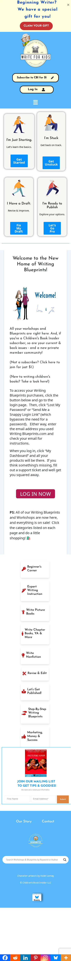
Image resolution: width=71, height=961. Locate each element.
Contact (48, 821)
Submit (63, 799)
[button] (35, 102)
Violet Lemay (47, 875)
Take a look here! (34, 381)
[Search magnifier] (64, 859)
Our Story (24, 821)
